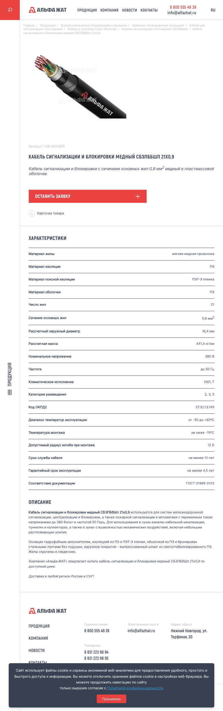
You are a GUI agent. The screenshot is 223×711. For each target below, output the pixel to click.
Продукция (87, 10)
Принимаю (111, 699)
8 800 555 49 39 (183, 7)
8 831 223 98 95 (96, 658)
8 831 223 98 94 (96, 652)
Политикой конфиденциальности (135, 688)
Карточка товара (50, 213)
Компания (109, 10)
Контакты (149, 10)
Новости (129, 10)
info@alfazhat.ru (182, 12)
